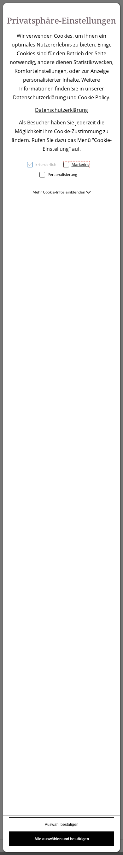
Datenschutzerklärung (61, 109)
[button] (61, 192)
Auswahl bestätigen (62, 824)
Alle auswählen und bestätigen (61, 839)
